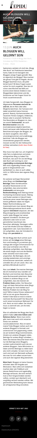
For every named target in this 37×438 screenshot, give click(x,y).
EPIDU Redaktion (20, 61)
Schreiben (7, 61)
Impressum (6, 426)
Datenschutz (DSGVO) (10, 430)
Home (5, 20)
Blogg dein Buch (13, 20)
